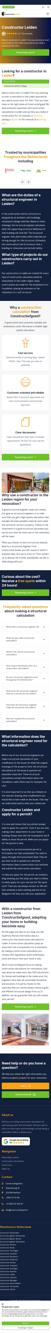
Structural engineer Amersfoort (12, 1242)
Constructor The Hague (9, 1251)
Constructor (7, 1165)
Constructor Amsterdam (9, 1233)
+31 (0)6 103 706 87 (14, 1204)
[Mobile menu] (48, 14)
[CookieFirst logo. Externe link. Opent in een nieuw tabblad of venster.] (3, 1304)
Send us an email (23, 1094)
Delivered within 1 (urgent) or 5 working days (8, 7)
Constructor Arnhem (8, 1245)
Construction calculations (13, 1161)
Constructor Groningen (9, 1268)
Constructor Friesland (8, 1266)
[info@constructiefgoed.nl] (49, 7)
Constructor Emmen (8, 1263)
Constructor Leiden (7, 1274)
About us (6, 1169)
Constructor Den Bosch (9, 1257)
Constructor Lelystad (8, 1277)
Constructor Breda (7, 1248)
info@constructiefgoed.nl (17, 1210)
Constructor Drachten (8, 1254)
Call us (24, 1086)
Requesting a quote (25, 52)
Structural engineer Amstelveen (12, 1236)
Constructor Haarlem (8, 1271)
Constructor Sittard (7, 1289)
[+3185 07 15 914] (43, 7)
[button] (17, 34)
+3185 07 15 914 (13, 1197)
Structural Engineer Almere (10, 1239)
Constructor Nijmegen (8, 1280)
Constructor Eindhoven (9, 1260)
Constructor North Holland (10, 1283)
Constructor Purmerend (9, 1286)
